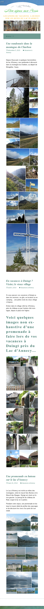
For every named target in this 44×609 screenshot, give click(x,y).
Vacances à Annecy (27, 288)
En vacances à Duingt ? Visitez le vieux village (19, 282)
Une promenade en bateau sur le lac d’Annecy (20, 478)
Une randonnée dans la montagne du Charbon (19, 45)
